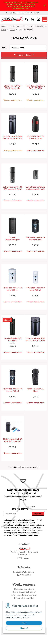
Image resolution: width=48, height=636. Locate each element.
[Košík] (38, 19)
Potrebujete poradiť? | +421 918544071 (24, 13)
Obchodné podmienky (24, 589)
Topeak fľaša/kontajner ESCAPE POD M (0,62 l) (12, 239)
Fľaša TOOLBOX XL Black (35, 390)
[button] (26, 19)
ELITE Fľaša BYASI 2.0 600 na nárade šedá (12, 188)
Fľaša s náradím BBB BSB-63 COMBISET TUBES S (12, 441)
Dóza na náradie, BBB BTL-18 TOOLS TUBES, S (35, 340)
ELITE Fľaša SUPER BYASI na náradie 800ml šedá (12, 88)
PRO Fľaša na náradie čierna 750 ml (12, 390)
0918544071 (25, 575)
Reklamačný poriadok (24, 598)
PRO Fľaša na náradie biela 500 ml (12, 289)
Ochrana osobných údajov (24, 592)
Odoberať (37, 514)
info (33, 506)
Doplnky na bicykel (18, 26)
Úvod (3, 26)
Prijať (24, 623)
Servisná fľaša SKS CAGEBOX (12, 339)
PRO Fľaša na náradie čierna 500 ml (35, 238)
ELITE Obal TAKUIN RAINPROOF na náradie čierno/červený (35, 138)
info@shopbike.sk (27, 572)
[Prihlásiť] (32, 19)
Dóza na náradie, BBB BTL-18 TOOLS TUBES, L (12, 138)
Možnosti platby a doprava (24, 595)
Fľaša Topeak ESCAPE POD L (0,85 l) (35, 87)
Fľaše (12, 29)
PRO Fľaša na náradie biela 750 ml (35, 289)
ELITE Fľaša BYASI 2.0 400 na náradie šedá (35, 188)
